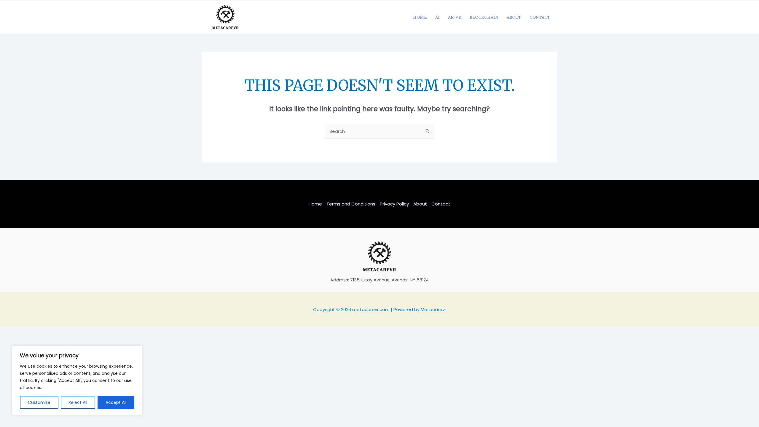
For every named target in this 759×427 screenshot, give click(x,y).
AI (437, 17)
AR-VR (454, 17)
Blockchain (484, 17)
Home (420, 17)
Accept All (116, 402)
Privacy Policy (394, 204)
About (514, 17)
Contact (540, 17)
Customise (39, 402)
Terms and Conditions (350, 204)
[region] (77, 380)
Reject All (77, 402)
